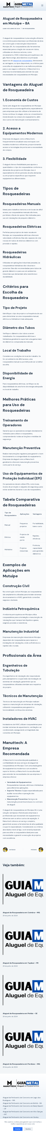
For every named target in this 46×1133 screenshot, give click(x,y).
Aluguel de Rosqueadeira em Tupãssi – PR (20, 963)
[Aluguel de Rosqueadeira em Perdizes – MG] (23, 1041)
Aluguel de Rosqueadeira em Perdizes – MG (21, 1064)
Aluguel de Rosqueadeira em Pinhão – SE (20, 1013)
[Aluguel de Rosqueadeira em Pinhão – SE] (23, 990)
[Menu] (42, 5)
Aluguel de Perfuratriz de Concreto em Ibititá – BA (22, 1103)
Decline (28, 1129)
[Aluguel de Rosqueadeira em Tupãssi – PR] (23, 940)
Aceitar (17, 1129)
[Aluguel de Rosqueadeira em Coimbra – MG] (23, 889)
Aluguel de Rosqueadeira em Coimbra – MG (21, 912)
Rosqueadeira (30, 28)
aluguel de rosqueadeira (22, 60)
